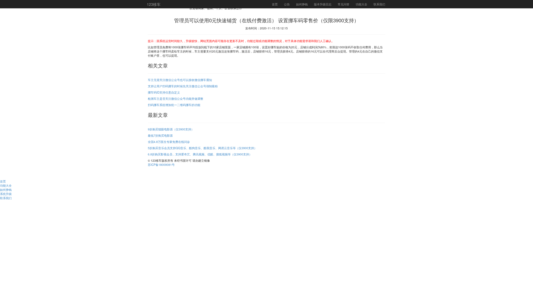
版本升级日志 (322, 4)
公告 (287, 4)
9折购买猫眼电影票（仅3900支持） (171, 129)
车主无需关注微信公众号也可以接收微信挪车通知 (180, 80)
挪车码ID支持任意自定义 (164, 92)
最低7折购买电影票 (160, 135)
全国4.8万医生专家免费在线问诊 (169, 142)
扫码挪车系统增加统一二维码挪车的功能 (174, 105)
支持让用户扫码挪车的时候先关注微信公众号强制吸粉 (183, 86)
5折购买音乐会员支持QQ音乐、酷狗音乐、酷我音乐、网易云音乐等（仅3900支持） (202, 148)
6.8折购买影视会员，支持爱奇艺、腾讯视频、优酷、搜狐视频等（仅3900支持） (200, 154)
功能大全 (361, 4)
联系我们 (379, 4)
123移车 (154, 4)
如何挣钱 (302, 4)
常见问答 (343, 4)
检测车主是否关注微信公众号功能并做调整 (175, 98)
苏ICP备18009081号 (161, 164)
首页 (275, 4)
